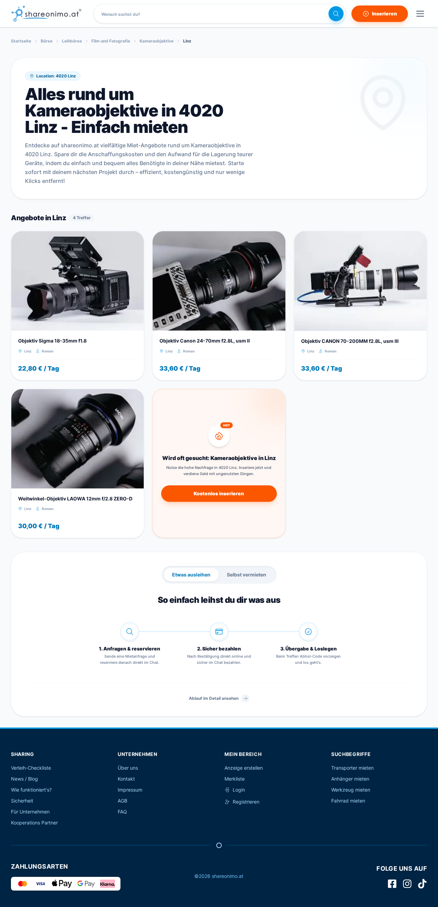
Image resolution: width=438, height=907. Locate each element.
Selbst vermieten (246, 574)
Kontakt (126, 779)
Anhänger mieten (350, 779)
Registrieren (246, 802)
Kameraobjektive (156, 41)
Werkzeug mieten (350, 790)
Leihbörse (72, 41)
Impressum (130, 790)
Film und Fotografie (110, 41)
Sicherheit (22, 801)
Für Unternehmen (30, 812)
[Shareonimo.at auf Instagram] (407, 884)
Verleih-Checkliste (31, 768)
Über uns (128, 768)
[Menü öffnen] (420, 14)
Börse (46, 41)
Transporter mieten (352, 768)
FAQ (122, 812)
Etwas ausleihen (191, 574)
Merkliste (234, 779)
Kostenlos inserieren (219, 493)
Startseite (21, 41)
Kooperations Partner (34, 822)
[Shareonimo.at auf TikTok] (422, 884)
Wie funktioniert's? (31, 790)
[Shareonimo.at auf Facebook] (392, 884)
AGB (122, 801)
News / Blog (24, 779)
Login (239, 790)
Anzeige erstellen (243, 768)
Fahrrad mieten (348, 801)
